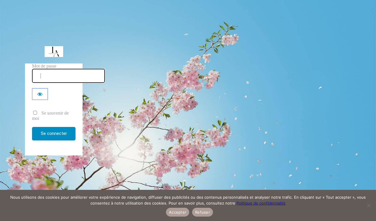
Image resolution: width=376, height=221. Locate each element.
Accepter (177, 212)
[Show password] (40, 94)
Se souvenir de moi (50, 115)
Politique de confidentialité (261, 203)
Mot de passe (44, 65)
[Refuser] (369, 205)
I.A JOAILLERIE (54, 51)
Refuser (202, 212)
